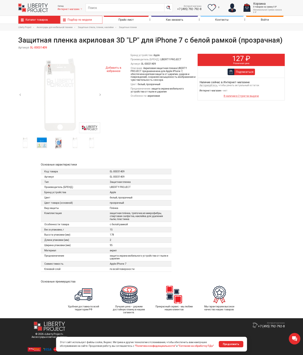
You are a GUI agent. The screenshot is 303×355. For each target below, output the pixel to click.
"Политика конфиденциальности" (155, 345)
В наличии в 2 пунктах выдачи (241, 96)
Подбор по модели (80, 19)
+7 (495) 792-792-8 (189, 9)
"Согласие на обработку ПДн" (196, 345)
